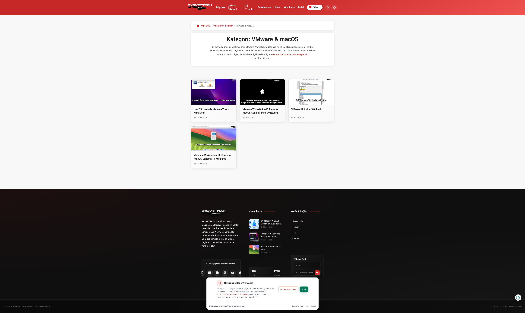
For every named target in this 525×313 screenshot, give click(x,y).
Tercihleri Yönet (289, 289)
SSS (294, 232)
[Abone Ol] (317, 272)
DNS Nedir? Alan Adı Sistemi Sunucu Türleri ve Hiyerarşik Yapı (271, 222)
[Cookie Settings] (518, 297)
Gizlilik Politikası (500, 306)
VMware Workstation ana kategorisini (290, 54)
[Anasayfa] (214, 213)
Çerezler (295, 238)
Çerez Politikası (310, 306)
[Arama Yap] (328, 7)
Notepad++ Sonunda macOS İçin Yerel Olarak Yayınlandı (270, 235)
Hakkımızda (297, 221)
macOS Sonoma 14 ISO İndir (271, 248)
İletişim (295, 227)
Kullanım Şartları (515, 306)
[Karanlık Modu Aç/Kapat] (334, 7)
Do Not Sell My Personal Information (233, 294)
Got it (304, 289)
